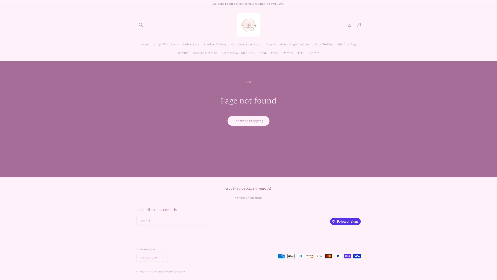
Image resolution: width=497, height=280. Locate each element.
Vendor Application (248, 197)
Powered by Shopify (174, 271)
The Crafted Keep (153, 271)
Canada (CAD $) (150, 257)
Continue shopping (248, 121)
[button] (140, 24)
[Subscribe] (205, 221)
